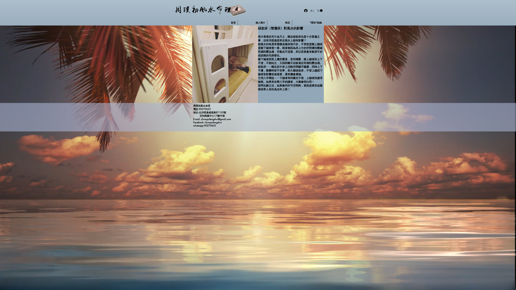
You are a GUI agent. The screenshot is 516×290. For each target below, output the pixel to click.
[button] (320, 10)
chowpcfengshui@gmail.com (216, 119)
